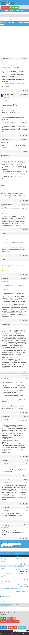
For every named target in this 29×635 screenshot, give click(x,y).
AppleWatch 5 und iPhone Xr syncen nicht (12, 566)
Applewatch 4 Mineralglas (8, 581)
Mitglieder (22, 627)
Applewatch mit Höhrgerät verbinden (11, 588)
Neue (6, 10)
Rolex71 (26, 578)
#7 (27, 262)
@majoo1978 (5, 239)
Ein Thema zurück (7, 541)
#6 (27, 236)
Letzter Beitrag (18, 563)
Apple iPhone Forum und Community (6, 604)
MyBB (22, 633)
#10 (27, 378)
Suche (22, 10)
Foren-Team (13, 627)
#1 (27, 61)
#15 (27, 527)
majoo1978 (5, 210)
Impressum (24, 613)
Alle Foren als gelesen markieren (10, 621)
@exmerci (5, 466)
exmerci (4, 422)
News (17, 10)
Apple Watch (17, 604)
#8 (27, 281)
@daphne (4, 100)
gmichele (3, 561)
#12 (27, 463)
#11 (27, 419)
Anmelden (5, 7)
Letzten (12, 10)
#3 (27, 142)
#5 (27, 207)
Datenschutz (3, 614)
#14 (27, 510)
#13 (27, 482)
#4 (27, 158)
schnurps (3, 576)
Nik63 (2, 583)
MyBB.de (13, 633)
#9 (27, 327)
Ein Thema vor (18, 541)
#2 (27, 97)
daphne (2, 568)
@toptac (4, 213)
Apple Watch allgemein (5, 605)
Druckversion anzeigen (6, 596)
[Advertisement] (14, 41)
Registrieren (14, 7)
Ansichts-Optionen (24, 22)
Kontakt (4, 627)
